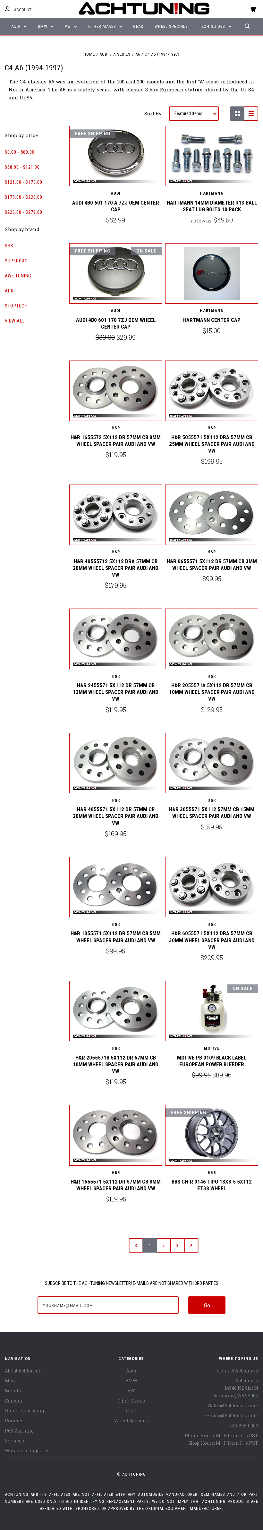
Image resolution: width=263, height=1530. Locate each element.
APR (9, 291)
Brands (13, 1390)
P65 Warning (19, 1431)
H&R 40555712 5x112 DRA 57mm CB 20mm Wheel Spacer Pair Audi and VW (115, 568)
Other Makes (102, 26)
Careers (13, 1401)
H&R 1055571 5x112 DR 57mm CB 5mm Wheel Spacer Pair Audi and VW (116, 936)
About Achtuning (23, 1371)
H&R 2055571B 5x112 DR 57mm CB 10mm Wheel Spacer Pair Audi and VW (115, 1064)
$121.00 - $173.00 (23, 182)
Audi (16, 26)
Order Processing (24, 1411)
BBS (9, 246)
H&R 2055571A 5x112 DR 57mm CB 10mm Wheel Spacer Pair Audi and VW (212, 692)
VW (68, 26)
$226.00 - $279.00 (23, 212)
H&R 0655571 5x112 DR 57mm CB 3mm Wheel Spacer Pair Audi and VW (212, 564)
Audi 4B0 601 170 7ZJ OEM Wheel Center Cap (116, 323)
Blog (10, 1381)
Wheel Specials (171, 26)
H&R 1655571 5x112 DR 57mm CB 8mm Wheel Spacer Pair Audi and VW (116, 1185)
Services (14, 1441)
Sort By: (153, 113)
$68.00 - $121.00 (22, 167)
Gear (138, 26)
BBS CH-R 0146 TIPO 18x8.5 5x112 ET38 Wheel (212, 1185)
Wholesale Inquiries (27, 1451)
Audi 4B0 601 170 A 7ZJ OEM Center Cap (115, 206)
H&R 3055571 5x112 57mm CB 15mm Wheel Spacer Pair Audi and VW (211, 812)
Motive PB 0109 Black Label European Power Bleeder (211, 1061)
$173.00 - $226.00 (23, 197)
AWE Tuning (18, 276)
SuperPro (16, 261)
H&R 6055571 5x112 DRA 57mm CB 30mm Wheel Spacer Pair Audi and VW (212, 940)
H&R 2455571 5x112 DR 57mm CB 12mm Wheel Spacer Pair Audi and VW (115, 692)
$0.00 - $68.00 (20, 152)
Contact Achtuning (237, 1371)
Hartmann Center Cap (212, 320)
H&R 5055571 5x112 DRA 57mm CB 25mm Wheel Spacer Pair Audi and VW (212, 444)
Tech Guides (212, 26)
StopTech (16, 306)
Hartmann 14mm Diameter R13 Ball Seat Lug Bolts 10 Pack (212, 206)
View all (15, 321)
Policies (14, 1420)
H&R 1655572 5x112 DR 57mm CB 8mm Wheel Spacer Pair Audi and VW (116, 440)
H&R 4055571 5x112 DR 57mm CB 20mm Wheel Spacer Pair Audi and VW (115, 816)
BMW (43, 26)
